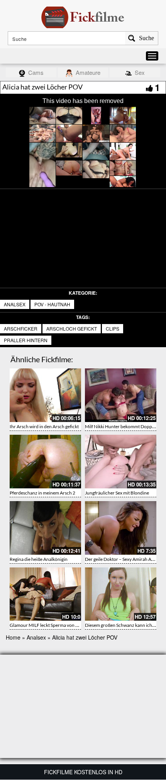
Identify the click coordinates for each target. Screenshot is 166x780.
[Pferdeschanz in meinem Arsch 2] (45, 461)
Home (13, 637)
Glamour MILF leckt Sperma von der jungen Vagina (60, 625)
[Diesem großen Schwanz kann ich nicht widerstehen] (120, 594)
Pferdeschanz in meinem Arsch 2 (42, 493)
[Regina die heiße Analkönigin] (45, 528)
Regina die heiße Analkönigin (39, 559)
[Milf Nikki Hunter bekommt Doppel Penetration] (120, 395)
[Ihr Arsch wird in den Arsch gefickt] (45, 395)
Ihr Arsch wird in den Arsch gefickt (44, 426)
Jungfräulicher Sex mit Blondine (117, 493)
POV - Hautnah (52, 304)
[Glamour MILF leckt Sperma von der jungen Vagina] (45, 594)
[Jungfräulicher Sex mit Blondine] (120, 461)
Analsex (14, 304)
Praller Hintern (25, 340)
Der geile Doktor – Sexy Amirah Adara (123, 559)
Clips (112, 328)
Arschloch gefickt (71, 328)
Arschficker (20, 328)
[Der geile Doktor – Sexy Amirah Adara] (120, 528)
